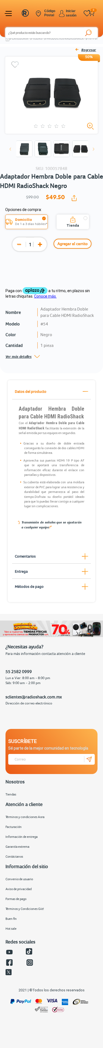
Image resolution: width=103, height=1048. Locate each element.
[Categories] (9, 13)
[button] (10, 149)
